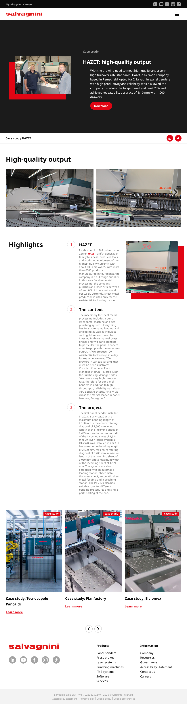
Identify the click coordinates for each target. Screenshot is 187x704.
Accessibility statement (64, 698)
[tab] (90, 226)
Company (146, 653)
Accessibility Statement (156, 667)
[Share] (178, 138)
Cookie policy (104, 698)
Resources (147, 658)
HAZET (92, 253)
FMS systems (105, 672)
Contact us (147, 672)
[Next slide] (175, 192)
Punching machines (110, 667)
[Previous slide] (12, 192)
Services (102, 681)
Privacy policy (87, 698)
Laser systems (106, 662)
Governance (148, 662)
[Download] (170, 138)
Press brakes (105, 658)
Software (102, 676)
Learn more (14, 612)
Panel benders (106, 653)
